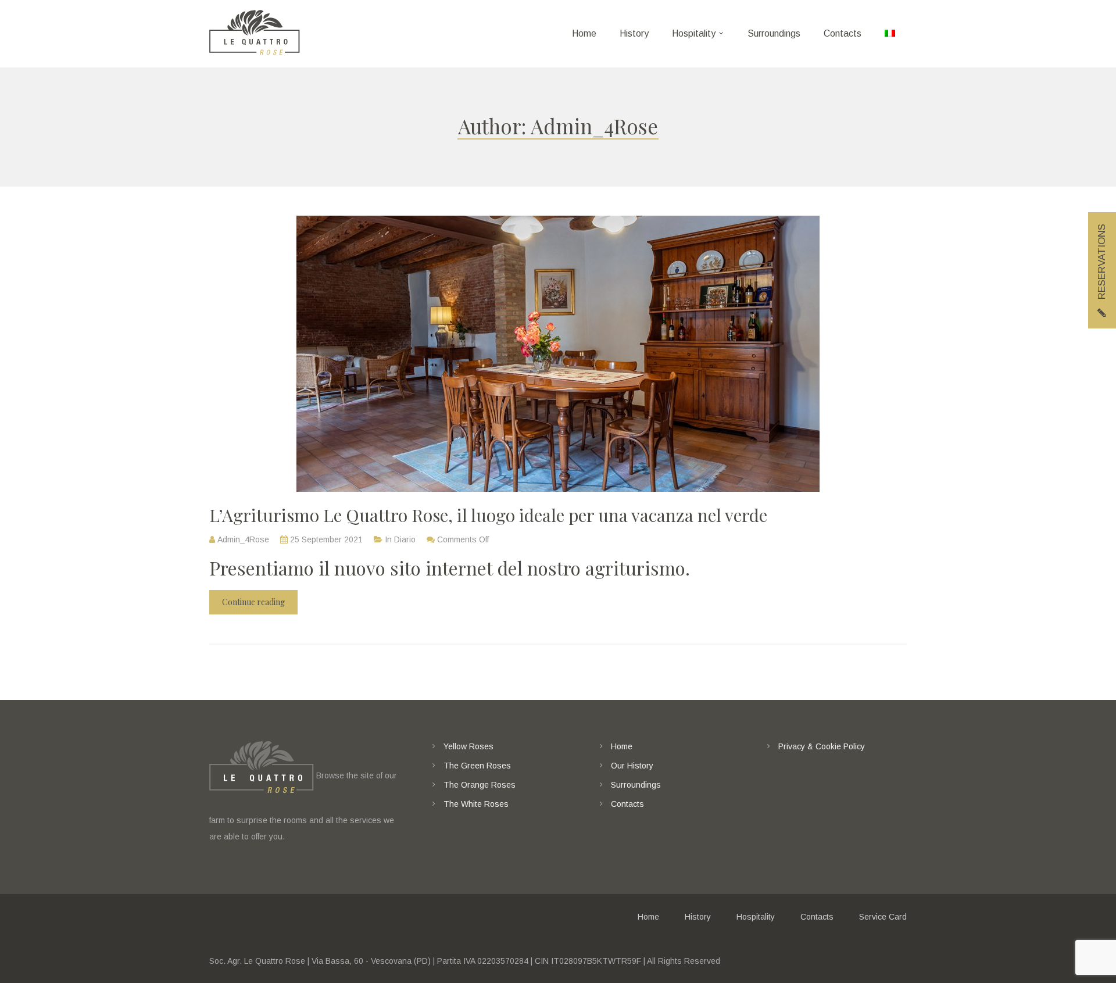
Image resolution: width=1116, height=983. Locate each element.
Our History (632, 765)
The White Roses (476, 804)
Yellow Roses (468, 746)
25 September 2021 (326, 539)
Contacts (627, 804)
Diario (405, 539)
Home (621, 746)
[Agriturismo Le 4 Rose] (254, 33)
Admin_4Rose (243, 539)
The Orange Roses (479, 784)
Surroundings (636, 784)
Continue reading (253, 601)
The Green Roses (477, 765)
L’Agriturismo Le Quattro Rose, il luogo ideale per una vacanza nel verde (488, 515)
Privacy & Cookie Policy (821, 746)
